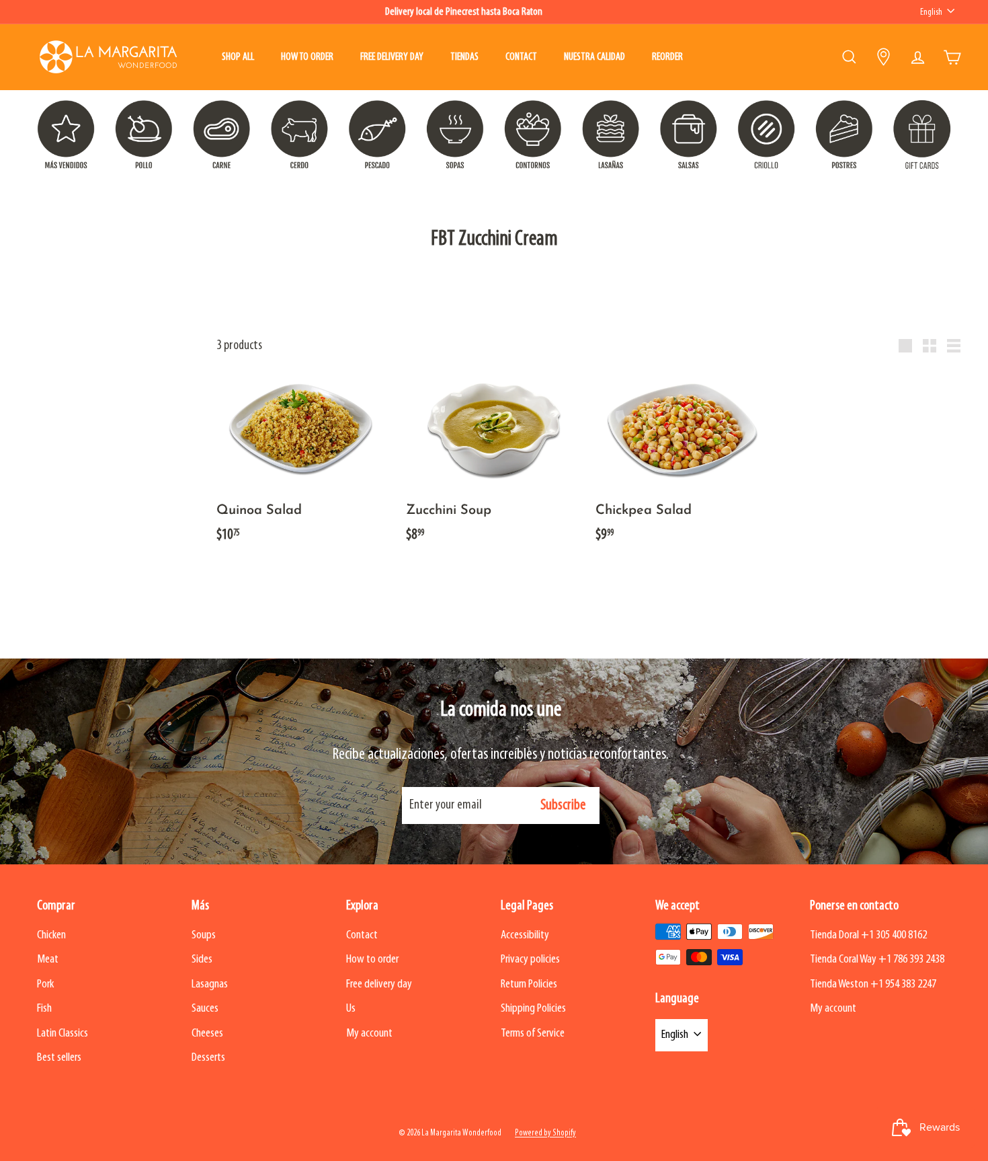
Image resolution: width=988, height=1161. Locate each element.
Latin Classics (62, 1033)
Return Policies (529, 984)
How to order (307, 57)
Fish (44, 1008)
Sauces (205, 1008)
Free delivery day (391, 57)
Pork (45, 984)
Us (351, 1008)
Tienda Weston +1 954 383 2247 (873, 984)
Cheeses (207, 1033)
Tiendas (464, 57)
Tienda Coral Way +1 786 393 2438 (877, 959)
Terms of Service (533, 1033)
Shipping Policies (533, 1008)
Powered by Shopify (545, 1133)
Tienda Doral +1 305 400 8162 (868, 935)
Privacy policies (530, 959)
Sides (202, 959)
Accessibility (525, 935)
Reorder (667, 57)
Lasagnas (210, 984)
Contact (521, 57)
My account (369, 1033)
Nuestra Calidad (594, 57)
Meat (47, 959)
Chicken (51, 935)
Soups (204, 935)
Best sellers (59, 1057)
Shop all (238, 57)
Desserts (208, 1057)
